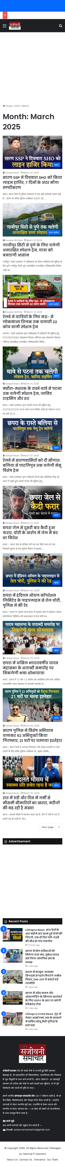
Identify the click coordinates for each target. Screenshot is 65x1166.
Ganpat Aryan (12, 172)
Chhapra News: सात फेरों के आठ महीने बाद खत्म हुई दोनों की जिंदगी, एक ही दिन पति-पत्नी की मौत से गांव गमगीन (43, 935)
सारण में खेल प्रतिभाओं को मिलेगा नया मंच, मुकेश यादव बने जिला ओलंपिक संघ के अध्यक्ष (42, 956)
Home (8, 105)
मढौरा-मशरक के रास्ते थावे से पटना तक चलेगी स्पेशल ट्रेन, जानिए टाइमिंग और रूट (32, 393)
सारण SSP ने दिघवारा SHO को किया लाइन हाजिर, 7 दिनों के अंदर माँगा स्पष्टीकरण (32, 182)
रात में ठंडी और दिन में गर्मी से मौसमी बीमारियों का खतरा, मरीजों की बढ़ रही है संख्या (31, 803)
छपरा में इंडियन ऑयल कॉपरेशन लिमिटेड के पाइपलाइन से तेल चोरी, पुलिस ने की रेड (32, 600)
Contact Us (26, 1159)
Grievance (39, 1159)
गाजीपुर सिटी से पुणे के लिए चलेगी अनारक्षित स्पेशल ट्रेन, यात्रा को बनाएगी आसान (31, 250)
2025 (17, 105)
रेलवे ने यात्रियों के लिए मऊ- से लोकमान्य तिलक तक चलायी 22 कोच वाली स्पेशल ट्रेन (30, 321)
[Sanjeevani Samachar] (15, 26)
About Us (12, 1159)
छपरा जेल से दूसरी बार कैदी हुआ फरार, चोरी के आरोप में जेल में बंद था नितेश (30, 532)
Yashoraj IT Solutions (34, 1153)
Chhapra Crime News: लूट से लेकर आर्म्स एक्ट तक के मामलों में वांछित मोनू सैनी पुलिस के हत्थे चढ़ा (43, 1019)
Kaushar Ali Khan (14, 240)
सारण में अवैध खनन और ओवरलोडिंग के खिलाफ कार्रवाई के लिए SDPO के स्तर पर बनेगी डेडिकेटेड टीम (43, 998)
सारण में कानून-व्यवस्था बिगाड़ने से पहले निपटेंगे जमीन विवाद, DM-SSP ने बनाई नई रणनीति (43, 977)
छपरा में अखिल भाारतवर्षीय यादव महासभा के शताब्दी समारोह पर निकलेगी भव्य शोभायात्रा (30, 668)
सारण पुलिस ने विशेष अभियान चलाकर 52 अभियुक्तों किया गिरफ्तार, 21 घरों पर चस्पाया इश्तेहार (32, 735)
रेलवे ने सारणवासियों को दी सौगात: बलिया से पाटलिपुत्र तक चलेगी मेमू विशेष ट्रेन (32, 465)
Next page (48, 827)
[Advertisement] (32, 68)
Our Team (52, 1159)
